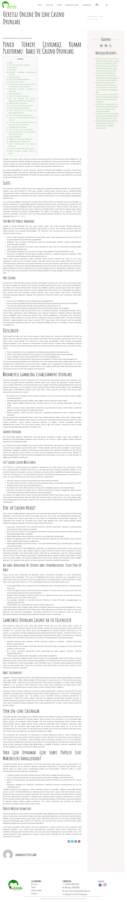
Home (39, 5)
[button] (106, 5)
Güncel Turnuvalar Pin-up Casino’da (21, 149)
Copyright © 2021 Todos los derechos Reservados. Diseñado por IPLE (63, 899)
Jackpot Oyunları (14, 77)
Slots (10, 63)
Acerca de (49, 5)
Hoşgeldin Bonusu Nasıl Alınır (19, 141)
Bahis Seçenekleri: (15, 94)
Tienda (59, 5)
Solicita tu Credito (72, 5)
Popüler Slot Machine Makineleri (20, 139)
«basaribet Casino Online (17, 127)
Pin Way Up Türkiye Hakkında (19, 65)
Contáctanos (86, 5)
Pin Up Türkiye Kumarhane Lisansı (21, 115)
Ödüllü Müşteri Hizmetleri (18, 103)
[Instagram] (110, 45)
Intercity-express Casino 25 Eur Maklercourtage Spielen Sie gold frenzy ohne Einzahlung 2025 (107, 61)
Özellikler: (12, 70)
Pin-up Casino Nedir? (16, 82)
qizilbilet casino (19, 216)
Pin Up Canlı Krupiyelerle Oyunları (21, 106)
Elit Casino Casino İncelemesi (19, 79)
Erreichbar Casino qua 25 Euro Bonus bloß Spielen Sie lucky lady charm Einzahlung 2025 (106, 68)
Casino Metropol (15, 137)
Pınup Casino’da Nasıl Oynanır (19, 108)
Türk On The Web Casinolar (18, 96)
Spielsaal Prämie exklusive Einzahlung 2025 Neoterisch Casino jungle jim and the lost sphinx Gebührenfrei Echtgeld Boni (106, 87)
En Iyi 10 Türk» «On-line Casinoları (21, 129)
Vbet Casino (13, 67)
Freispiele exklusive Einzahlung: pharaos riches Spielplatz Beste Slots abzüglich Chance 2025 (107, 116)
